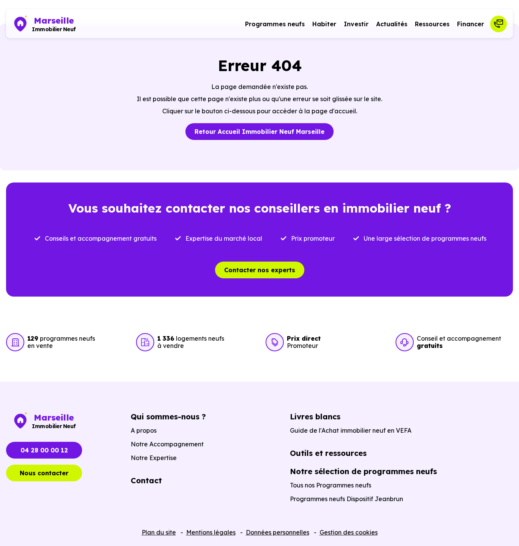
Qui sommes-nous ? (168, 416)
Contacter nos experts (259, 270)
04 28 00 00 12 (44, 450)
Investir (356, 24)
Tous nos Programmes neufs (330, 485)
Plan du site (159, 532)
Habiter (324, 24)
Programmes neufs (275, 24)
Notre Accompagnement (167, 444)
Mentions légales (211, 532)
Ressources (432, 24)
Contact (146, 480)
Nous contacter (44, 473)
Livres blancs (315, 416)
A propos (144, 430)
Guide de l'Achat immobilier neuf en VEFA (350, 430)
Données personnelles (277, 532)
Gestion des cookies (349, 532)
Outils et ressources (328, 453)
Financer (470, 24)
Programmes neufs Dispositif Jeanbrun (346, 499)
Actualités (391, 24)
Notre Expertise (154, 458)
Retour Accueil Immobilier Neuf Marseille (259, 131)
